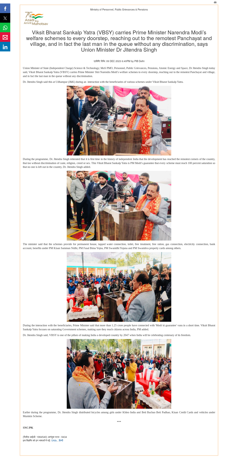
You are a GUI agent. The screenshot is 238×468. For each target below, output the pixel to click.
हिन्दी (61, 440)
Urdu (54, 440)
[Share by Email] (5, 37)
